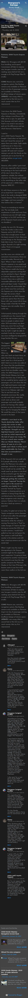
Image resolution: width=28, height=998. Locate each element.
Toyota (14, 639)
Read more (22, 947)
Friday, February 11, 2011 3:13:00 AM (16, 878)
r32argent (11, 645)
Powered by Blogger (15, 995)
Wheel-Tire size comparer (11, 952)
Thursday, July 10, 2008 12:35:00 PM (16, 670)
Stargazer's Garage (14, 3)
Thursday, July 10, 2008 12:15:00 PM (16, 646)
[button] (26, 26)
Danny (9, 669)
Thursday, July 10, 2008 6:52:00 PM (16, 851)
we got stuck (17, 158)
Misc (3, 635)
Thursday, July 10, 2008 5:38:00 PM (16, 792)
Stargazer (10, 635)
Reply (9, 665)
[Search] (26, 3)
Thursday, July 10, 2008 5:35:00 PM (16, 716)
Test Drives (6, 639)
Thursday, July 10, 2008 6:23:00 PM (16, 821)
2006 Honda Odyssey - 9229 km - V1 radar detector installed (11, 972)
